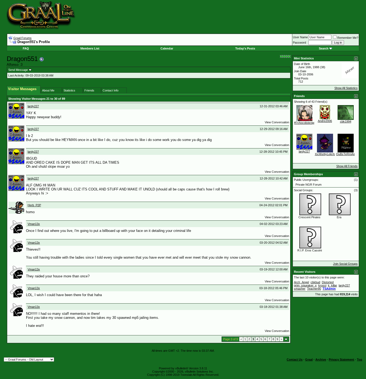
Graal (309, 359)
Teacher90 (314, 288)
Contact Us (294, 359)
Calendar (166, 48)
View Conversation (277, 122)
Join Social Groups (345, 263)
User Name (300, 37)
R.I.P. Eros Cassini (309, 250)
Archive (320, 359)
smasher (299, 288)
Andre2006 (325, 120)
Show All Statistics (346, 88)
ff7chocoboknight (305, 122)
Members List (89, 48)
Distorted (328, 282)
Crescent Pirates (309, 217)
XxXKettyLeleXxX (326, 154)
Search (323, 48)
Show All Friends (347, 166)
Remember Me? (347, 37)
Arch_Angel (301, 282)
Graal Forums (22, 38)
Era (339, 217)
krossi (322, 285)
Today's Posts (245, 48)
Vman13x (34, 223)
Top (359, 359)
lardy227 (33, 106)
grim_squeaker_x (305, 285)
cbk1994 (345, 121)
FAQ (26, 48)
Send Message (18, 69)
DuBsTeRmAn (345, 154)
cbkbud (315, 282)
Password (299, 42)
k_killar (332, 285)
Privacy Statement (341, 359)
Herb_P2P (34, 205)
